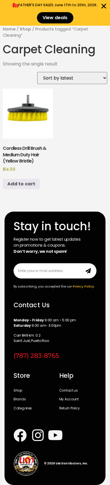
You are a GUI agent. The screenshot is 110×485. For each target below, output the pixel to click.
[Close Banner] (103, 6)
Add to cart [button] (21, 184)
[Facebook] (20, 435)
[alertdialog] (55, 13)
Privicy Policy (83, 286)
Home (9, 29)
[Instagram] (38, 435)
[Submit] (88, 270)
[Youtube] (55, 435)
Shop (25, 29)
